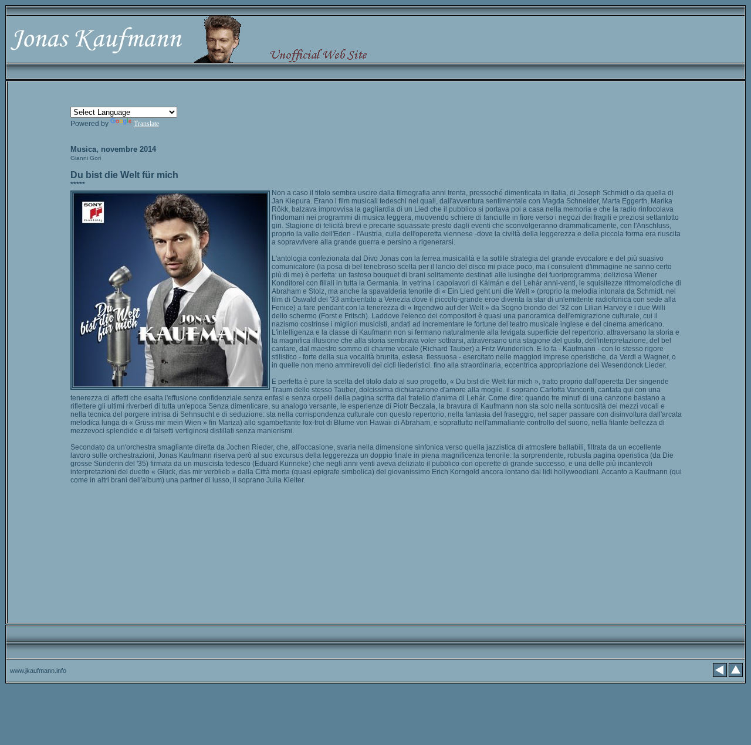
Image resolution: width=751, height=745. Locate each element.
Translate (146, 124)
